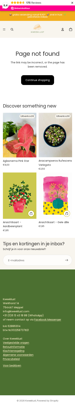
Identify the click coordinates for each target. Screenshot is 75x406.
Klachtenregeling (13, 351)
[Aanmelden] (66, 260)
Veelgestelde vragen (16, 342)
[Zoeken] (12, 29)
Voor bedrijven (12, 365)
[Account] (63, 29)
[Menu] (4, 29)
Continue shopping (37, 80)
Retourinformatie (14, 347)
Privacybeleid (11, 359)
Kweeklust (30, 400)
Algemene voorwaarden (18, 355)
